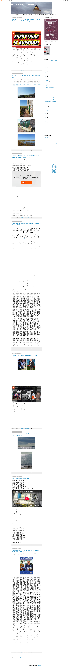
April (47, 106)
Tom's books (54, 169)
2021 (46, 68)
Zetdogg (53, 170)
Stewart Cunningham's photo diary (51, 143)
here (32, 554)
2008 (46, 118)
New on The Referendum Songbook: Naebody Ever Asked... (51, 91)
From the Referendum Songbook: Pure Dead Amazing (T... (50, 87)
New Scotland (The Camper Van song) (22, 478)
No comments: (27, 70)
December (47, 79)
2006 (46, 121)
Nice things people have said (51, 14)
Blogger (39, 665)
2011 (46, 114)
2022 (46, 67)
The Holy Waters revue (42, 14)
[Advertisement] (47, 129)
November (47, 80)
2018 (46, 72)
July (46, 85)
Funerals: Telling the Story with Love (54, 172)
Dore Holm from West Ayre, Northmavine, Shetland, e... (51, 97)
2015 (46, 76)
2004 (46, 124)
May (46, 105)
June (46, 103)
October (47, 81)
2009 (46, 117)
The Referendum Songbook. (32, 22)
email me (46, 138)
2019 (46, 71)
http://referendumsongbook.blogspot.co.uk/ (22, 160)
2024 (46, 64)
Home (12, 14)
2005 (46, 122)
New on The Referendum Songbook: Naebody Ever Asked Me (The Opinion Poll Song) (25, 156)
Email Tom (36, 14)
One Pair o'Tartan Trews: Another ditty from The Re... (51, 95)
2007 (46, 120)
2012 (46, 113)
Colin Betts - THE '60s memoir (50, 142)
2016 (46, 75)
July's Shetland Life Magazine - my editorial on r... (51, 102)
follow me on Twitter (53, 60)
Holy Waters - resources (18, 14)
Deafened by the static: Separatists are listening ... (51, 93)
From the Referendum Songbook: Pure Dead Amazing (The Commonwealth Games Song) (26, 20)
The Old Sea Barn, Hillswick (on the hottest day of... (51, 89)
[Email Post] (31, 70)
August (47, 84)
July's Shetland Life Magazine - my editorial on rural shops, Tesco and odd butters (25, 551)
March (47, 107)
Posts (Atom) (19, 657)
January (47, 110)
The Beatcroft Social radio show (54, 167)
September (47, 83)
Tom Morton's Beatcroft (25, 4)
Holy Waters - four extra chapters (28, 14)
